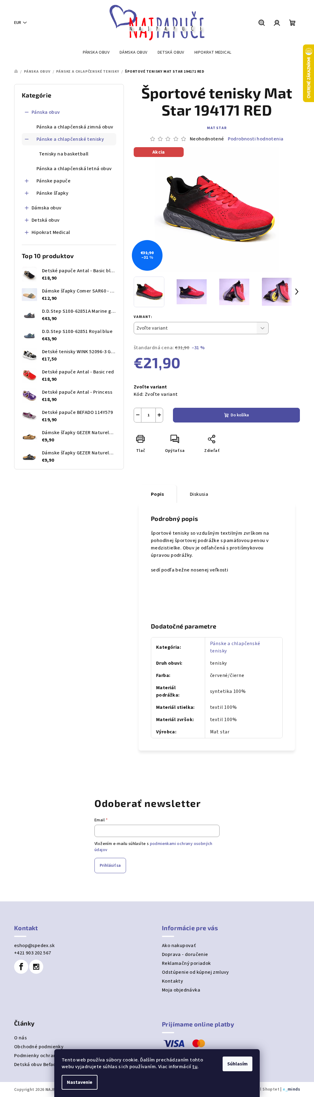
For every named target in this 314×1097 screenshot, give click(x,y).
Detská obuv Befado (36, 1064)
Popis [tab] (157, 494)
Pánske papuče (53, 181)
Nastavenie (79, 1082)
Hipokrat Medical (51, 232)
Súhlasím (237, 1064)
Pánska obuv (46, 112)
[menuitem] (96, 52)
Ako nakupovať (179, 945)
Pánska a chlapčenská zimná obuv (74, 127)
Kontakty (172, 981)
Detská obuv (45, 220)
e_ (285, 1089)
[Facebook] (21, 967)
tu (194, 1066)
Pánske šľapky (52, 193)
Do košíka (240, 415)
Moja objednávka (181, 990)
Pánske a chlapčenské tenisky (70, 139)
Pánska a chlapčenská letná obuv (74, 168)
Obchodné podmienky (38, 1046)
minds (294, 1089)
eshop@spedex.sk (34, 945)
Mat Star (216, 128)
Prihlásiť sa (110, 865)
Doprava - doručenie (185, 954)
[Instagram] (36, 967)
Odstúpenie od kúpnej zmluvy (195, 972)
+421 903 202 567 (32, 953)
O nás (20, 1037)
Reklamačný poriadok (186, 963)
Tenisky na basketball (63, 154)
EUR (17, 23)
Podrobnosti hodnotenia (256, 139)
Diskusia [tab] (199, 494)
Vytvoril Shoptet (262, 1089)
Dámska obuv (46, 207)
